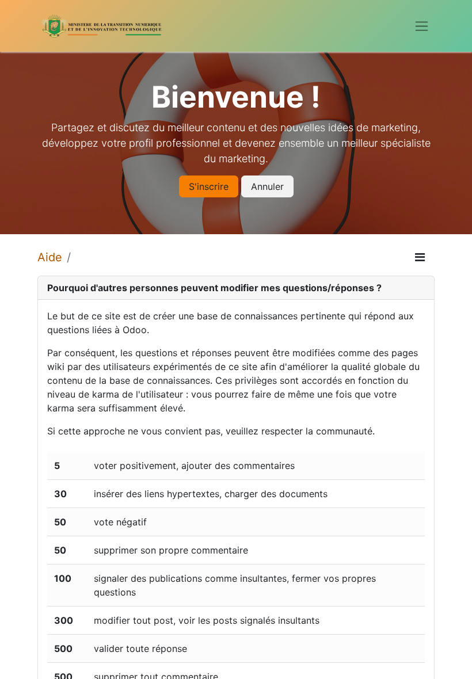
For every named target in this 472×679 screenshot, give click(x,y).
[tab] (236, 288)
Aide (49, 257)
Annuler (267, 186)
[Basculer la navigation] (422, 26)
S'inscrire (209, 186)
